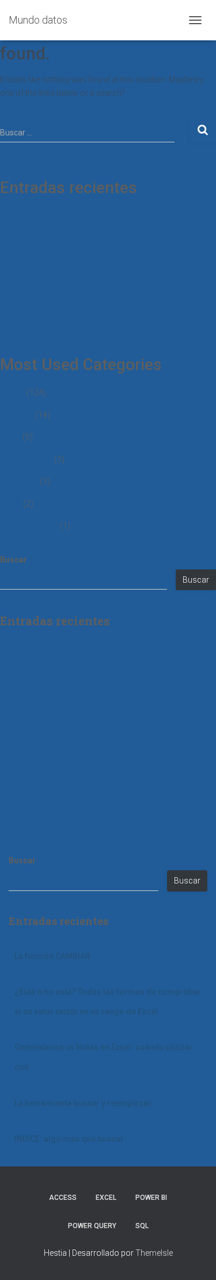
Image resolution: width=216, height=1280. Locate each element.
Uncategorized (32, 525)
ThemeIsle (154, 1253)
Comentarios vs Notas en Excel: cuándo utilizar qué (98, 279)
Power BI (22, 481)
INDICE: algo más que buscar (58, 324)
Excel (15, 392)
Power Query (29, 459)
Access (19, 415)
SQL (13, 436)
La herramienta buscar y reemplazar (71, 301)
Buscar (13, 559)
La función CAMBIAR (43, 215)
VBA (13, 503)
